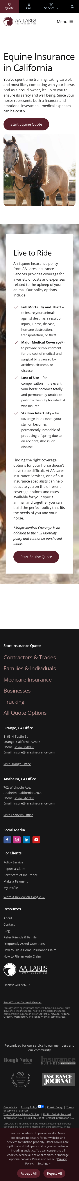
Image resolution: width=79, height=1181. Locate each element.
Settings (43, 1163)
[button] (72, 6)
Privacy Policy (29, 1107)
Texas (37, 1016)
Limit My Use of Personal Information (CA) (50, 1117)
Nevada (55, 1013)
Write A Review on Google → (24, 897)
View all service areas (53, 1016)
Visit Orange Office (17, 764)
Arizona (65, 1013)
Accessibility (10, 1107)
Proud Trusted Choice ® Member (22, 1002)
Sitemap (23, 1110)
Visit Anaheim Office (18, 815)
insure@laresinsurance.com (34, 752)
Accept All (29, 1173)
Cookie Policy (55, 1107)
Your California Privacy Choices (21, 1114)
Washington (20, 1016)
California (44, 1013)
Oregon (8, 1016)
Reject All (54, 1173)
